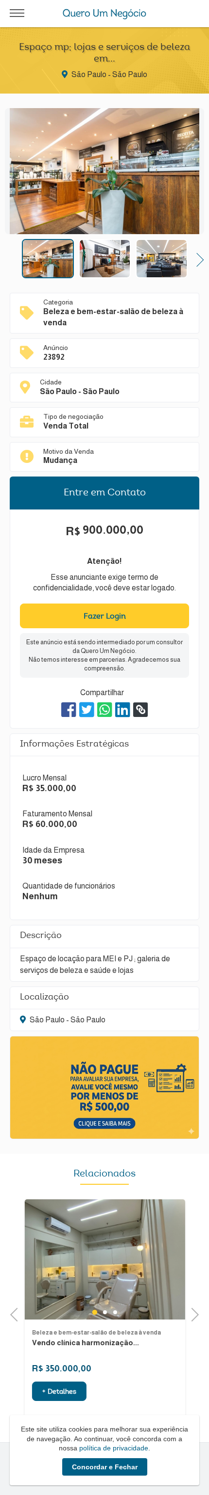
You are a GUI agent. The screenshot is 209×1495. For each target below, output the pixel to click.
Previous (12, 258)
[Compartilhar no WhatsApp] (104, 709)
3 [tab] (115, 1312)
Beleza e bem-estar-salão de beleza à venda (96, 1332)
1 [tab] (94, 1312)
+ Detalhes (59, 1392)
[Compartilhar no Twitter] (86, 709)
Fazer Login (105, 616)
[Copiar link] (140, 709)
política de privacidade (113, 1448)
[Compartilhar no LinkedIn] (122, 709)
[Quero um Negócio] (104, 14)
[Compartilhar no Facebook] (68, 709)
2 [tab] (104, 1312)
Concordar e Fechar (105, 1467)
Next (197, 258)
